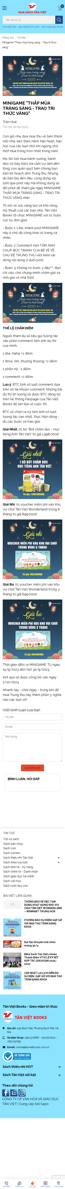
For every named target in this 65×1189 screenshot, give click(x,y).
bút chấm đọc (9, 26)
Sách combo (11, 853)
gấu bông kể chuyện (29, 26)
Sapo (45, 1104)
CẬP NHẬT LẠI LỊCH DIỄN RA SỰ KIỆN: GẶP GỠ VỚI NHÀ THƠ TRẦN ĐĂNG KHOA (43, 976)
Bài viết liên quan (17, 895)
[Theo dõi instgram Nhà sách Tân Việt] (22, 1093)
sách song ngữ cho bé (52, 26)
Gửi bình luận (32, 767)
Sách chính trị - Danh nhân (20, 871)
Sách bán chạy (13, 843)
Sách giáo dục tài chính (18, 876)
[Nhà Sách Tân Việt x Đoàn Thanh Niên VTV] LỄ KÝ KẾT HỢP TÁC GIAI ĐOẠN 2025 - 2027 (41, 959)
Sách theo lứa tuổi (15, 862)
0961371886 (32, 1037)
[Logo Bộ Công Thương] (17, 1056)
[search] (59, 20)
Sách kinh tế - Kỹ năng (18, 867)
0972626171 (49, 1037)
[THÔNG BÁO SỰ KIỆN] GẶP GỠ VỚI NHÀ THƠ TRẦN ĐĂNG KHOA (43, 923)
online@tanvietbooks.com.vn (32, 1047)
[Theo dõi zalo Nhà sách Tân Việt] (14, 1093)
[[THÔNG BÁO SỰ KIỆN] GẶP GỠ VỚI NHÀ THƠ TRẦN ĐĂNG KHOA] (12, 927)
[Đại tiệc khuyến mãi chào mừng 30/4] (12, 943)
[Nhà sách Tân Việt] (32, 8)
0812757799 (14, 1041)
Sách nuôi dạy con (15, 885)
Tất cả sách (11, 839)
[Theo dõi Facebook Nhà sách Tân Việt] (6, 1093)
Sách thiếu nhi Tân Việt (18, 857)
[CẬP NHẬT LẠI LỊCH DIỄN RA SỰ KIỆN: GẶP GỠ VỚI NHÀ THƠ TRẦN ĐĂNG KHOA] (12, 980)
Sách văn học (12, 881)
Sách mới (9, 848)
